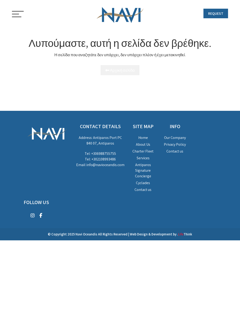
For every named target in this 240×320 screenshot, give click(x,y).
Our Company (175, 137)
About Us (143, 144)
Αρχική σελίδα (122, 70)
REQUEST (215, 13)
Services (143, 158)
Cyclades (143, 182)
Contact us (143, 189)
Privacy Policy (175, 144)
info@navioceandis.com (105, 164)
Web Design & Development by (161, 234)
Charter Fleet (143, 151)
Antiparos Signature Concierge (143, 170)
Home (143, 137)
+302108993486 (103, 159)
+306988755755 (103, 153)
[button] (18, 14)
